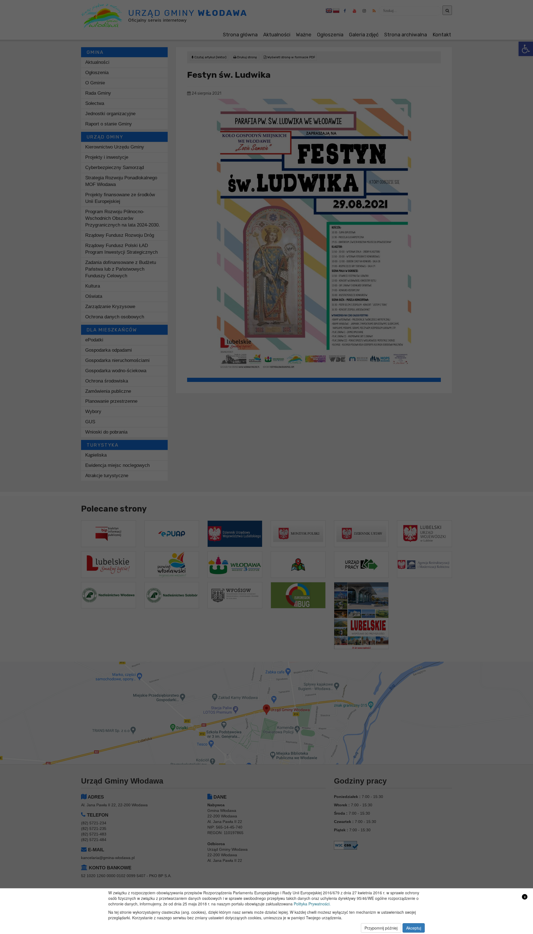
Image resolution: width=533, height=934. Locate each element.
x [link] (525, 896)
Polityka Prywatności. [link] (312, 904)
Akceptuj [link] (413, 928)
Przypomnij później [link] (381, 928)
